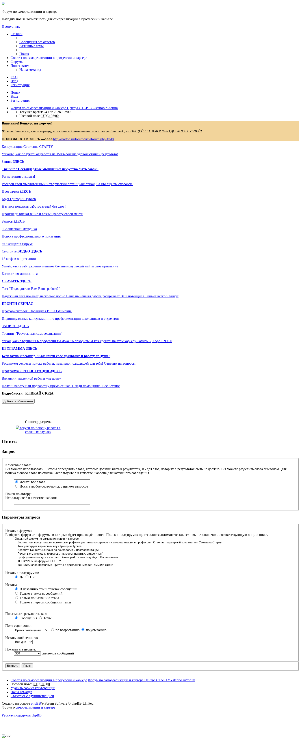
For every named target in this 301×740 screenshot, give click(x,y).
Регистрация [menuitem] (20, 85)
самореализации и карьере (35, 707)
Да (21, 577)
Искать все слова (32, 482)
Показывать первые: (20, 649)
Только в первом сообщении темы (45, 602)
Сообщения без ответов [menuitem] (37, 42)
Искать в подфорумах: (22, 573)
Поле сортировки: (18, 625)
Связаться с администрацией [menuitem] (32, 696)
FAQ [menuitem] (14, 77)
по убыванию (95, 630)
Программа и (32, 371)
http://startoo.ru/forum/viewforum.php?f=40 (83, 139)
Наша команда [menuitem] (30, 69)
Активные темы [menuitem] (31, 46)
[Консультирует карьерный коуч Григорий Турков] (118, 546)
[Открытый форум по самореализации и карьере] (118, 539)
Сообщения (28, 618)
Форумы (17, 62)
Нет (32, 577)
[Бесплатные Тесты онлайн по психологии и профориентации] (118, 550)
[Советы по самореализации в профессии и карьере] (3, 4)
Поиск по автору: (18, 494)
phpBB (36, 703)
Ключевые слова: (18, 465)
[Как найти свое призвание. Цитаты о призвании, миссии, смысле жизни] (118, 565)
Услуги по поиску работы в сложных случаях (40, 430)
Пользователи (21, 66)
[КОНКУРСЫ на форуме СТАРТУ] (118, 561)
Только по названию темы (39, 598)
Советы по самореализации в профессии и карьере (49, 58)
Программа (16, 191)
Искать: (11, 585)
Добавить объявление (18, 401)
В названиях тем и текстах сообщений (48, 589)
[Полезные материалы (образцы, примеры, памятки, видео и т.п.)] (118, 554)
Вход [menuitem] (14, 81)
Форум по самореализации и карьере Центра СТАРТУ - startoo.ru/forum (141, 680)
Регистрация (20, 100)
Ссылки (16, 34)
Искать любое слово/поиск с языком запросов (53, 486)
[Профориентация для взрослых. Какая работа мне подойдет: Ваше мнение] (118, 557)
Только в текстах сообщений (41, 593)
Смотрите (22, 251)
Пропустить (11, 26)
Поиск (15, 92)
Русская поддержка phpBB (22, 715)
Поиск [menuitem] (24, 54)
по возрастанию (67, 630)
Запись (13, 161)
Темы (47, 618)
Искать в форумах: (19, 531)
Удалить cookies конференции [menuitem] (33, 688)
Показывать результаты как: (26, 614)
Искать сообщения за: (21, 638)
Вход (14, 96)
